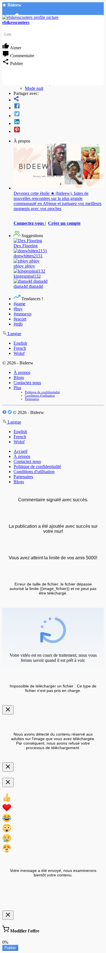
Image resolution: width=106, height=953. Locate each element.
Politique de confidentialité (42, 392)
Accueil (20, 451)
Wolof (19, 353)
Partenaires (32, 398)
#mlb (18, 324)
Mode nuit (34, 88)
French (20, 348)
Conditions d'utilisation (40, 395)
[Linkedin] (59, 122)
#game (19, 303)
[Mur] (59, 99)
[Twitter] (59, 114)
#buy (18, 308)
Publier (10, 948)
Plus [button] (17, 387)
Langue (14, 333)
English (20, 343)
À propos (22, 372)
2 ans (7, 33)
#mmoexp (22, 313)
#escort (20, 319)
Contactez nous (27, 382)
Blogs (19, 377)
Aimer (15, 47)
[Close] (8, 709)
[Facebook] (59, 106)
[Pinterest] (59, 130)
